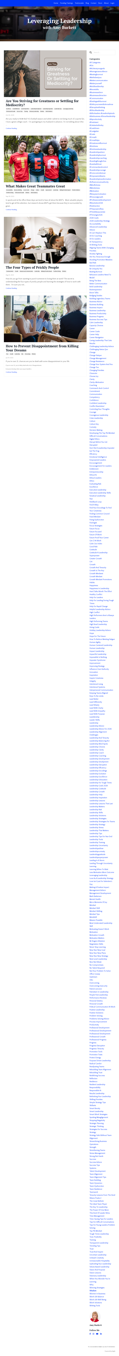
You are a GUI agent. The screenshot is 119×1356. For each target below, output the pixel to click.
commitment (95, 391)
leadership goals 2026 (99, 786)
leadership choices (97, 747)
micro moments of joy (98, 902)
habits (92, 582)
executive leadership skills (100, 493)
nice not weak (96, 962)
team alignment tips (98, 1177)
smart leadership (96, 1111)
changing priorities (97, 370)
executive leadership (98, 490)
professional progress (98, 1040)
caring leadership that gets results (101, 341)
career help (94, 334)
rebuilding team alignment (100, 1070)
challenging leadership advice (102, 346)
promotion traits (96, 1055)
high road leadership (98, 624)
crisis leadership (96, 418)
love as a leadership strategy (101, 878)
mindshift (93, 917)
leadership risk (96, 810)
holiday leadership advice (100, 630)
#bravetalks (94, 89)
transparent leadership (99, 1243)
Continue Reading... (12, 128)
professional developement (100, 1031)
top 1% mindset (96, 1231)
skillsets (93, 1105)
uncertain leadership (98, 1255)
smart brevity (95, 1108)
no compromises (96, 965)
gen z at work (95, 541)
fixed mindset (95, 517)
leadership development (99, 759)
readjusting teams (97, 1067)
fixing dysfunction (97, 520)
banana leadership (97, 266)
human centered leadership (101, 645)
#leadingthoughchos (98, 161)
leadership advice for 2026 (101, 729)
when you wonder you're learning (100, 1280)
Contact (93, 3)
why (92, 1285)
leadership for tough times (101, 783)
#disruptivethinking (97, 107)
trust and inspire (96, 1252)
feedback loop (96, 502)
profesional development (99, 1028)
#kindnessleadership (98, 149)
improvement (49, 190)
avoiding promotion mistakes (101, 260)
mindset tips (95, 914)
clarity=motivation (97, 382)
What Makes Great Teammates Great (35, 186)
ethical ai (93, 475)
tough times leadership (99, 1234)
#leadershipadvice (97, 152)
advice (92, 230)
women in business (97, 1294)
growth (42, 190)
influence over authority (99, 669)
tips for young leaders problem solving (102, 1226)
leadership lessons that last (101, 804)
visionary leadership (34, 111)
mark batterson (96, 896)
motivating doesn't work (99, 929)
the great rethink (97, 1201)
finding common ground (100, 514)
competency (95, 397)
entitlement (94, 469)
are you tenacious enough (100, 257)
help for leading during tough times (102, 601)
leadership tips (58, 108)
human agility (95, 642)
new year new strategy (99, 956)
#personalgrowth (96, 197)
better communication (98, 284)
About (106, 3)
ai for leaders (95, 239)
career (92, 328)
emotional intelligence (98, 457)
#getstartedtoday (96, 125)
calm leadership (96, 323)
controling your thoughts (100, 409)
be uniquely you (96, 269)
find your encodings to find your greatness (101, 509)
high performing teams (99, 621)
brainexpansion (96, 290)
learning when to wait (99, 869)
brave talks (94, 293)
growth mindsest (96, 574)
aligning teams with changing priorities (102, 249)
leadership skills (96, 813)
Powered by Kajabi (110, 1351)
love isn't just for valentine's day (101, 882)
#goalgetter (94, 131)
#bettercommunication (99, 80)
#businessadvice (96, 92)
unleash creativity (97, 1258)
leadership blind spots (99, 744)
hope (92, 633)
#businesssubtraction (98, 95)
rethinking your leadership (100, 1096)
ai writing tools (96, 245)
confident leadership (98, 403)
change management (98, 358)
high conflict (95, 612)
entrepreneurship (96, 472)
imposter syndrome (97, 660)
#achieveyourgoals (97, 69)
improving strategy (97, 666)
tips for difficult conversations (102, 1222)
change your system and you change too (101, 365)
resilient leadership (97, 1085)
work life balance (97, 1297)
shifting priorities (96, 1099)
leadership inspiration (48, 108)
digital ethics (94, 439)
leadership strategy (97, 825)
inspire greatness (96, 678)
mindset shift (95, 908)
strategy (93, 1132)
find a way (94, 505)
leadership (55, 190)
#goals (92, 134)
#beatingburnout (96, 74)
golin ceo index (96, 544)
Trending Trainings (66, 3)
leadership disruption (98, 765)
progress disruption (97, 1046)
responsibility (95, 1087)
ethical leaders (95, 478)
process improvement (98, 1022)
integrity (93, 681)
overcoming (27, 354)
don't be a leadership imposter (102, 448)
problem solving (9, 192)
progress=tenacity (97, 1049)
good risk (94, 547)
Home (56, 3)
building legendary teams (100, 299)
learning (93, 866)
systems (93, 1168)
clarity (92, 379)
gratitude (93, 550)
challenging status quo (99, 349)
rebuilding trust (96, 1073)
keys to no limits (96, 696)
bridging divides (96, 296)
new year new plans (98, 953)
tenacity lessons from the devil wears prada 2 (102, 1196)
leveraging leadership (68, 108)
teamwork (94, 1192)
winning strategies (97, 1288)
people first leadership (99, 995)
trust (92, 1249)
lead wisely (94, 705)
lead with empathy (97, 711)
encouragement (96, 463)
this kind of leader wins (100, 1213)
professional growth (10, 111)
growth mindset (16, 108)
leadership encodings (98, 771)
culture (37, 190)
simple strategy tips (98, 1102)
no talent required (97, 968)
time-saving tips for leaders (101, 1219)
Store (100, 3)
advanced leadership (98, 227)
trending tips (95, 1246)
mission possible (96, 920)
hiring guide (94, 627)
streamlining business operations (98, 1142)
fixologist (93, 523)
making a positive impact (65, 190)
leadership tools (96, 839)
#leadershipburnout (98, 155)
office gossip (95, 974)
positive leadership (97, 1010)
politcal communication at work (102, 1007)
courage (93, 412)
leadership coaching (98, 756)
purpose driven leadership (100, 1061)
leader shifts (95, 720)
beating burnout (96, 272)
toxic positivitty (96, 1237)
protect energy (95, 1058)
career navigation (97, 337)
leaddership (94, 717)
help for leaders (96, 597)
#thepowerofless (97, 209)
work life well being (98, 1300)
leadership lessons (97, 801)
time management (97, 1216)
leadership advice (25, 108)
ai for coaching (96, 236)
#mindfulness (95, 185)
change (32, 190)
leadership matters (97, 807)
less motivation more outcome (102, 872)
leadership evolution (98, 774)
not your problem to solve (100, 971)
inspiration (94, 675)
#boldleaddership (97, 86)
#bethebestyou (96, 77)
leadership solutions (98, 816)
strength (93, 1147)
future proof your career (99, 538)
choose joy (94, 376)
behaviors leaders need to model (100, 276)
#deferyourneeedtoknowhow (101, 104)
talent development (98, 1171)
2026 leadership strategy (100, 221)
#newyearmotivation (98, 194)
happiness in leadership (99, 588)
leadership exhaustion (98, 780)
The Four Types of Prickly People (32, 267)
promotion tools (96, 1052)
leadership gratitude (98, 789)
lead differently (96, 702)
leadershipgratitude (97, 854)
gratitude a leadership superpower (99, 554)
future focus (94, 529)
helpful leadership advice (100, 609)
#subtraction (95, 206)
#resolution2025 (96, 203)
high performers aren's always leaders (102, 616)
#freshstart (94, 122)
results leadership (97, 1093)
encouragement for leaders (101, 466)
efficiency (93, 454)
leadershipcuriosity (97, 851)
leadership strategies (98, 819)
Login (112, 3)
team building (95, 1180)
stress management (97, 1153)
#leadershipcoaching (98, 158)
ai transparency (96, 242)
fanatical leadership (98, 496)
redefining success (97, 1076)
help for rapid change (99, 606)
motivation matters (97, 938)
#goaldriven (94, 128)
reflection (93, 1079)
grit (91, 562)
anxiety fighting (96, 254)
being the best (95, 281)
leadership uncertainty (99, 845)
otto (22, 354)
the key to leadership (99, 1207)
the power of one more (99, 1210)
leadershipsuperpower (99, 857)
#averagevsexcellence (98, 72)
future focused (96, 532)
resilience (93, 1082)
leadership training (97, 842)
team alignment (96, 1174)
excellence (8, 108)
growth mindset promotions (101, 580)
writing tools (95, 1306)
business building (18, 190)
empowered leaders (98, 460)
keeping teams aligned (99, 693)
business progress (97, 317)
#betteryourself (96, 83)
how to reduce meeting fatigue (102, 639)
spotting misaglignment (99, 1117)
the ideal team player (98, 1204)
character (93, 373)
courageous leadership (99, 415)
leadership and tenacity (99, 738)
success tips (19, 111)
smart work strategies (98, 1114)
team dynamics (96, 1183)
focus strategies (96, 526)
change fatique (96, 355)
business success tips (98, 320)
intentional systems (97, 687)
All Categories (95, 63)
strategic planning (97, 1123)
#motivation (94, 191)
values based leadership (99, 1267)
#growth (93, 137)
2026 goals (94, 218)
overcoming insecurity (98, 986)
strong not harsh (96, 1156)
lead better (94, 699)
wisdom (42, 111)
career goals (26, 190)
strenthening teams (97, 1150)
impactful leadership (98, 654)
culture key (94, 424)
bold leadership (96, 287)
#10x (91, 66)
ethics (92, 481)
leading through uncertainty (101, 863)
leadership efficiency (98, 768)
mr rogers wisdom (97, 941)
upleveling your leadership (100, 1264)
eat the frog (94, 451)
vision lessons (95, 1273)
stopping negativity (97, 1120)
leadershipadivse (96, 848)
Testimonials (79, 3)
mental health (95, 899)
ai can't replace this (98, 233)
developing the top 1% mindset (102, 433)
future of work (96, 535)
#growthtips (94, 140)
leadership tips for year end (101, 836)
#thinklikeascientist (97, 212)
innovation (94, 672)
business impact (96, 308)
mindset (93, 905)
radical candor (96, 1064)
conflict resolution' (97, 406)
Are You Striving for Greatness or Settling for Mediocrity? (42, 103)
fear (7, 354)
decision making (96, 430)
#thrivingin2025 (96, 215)
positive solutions (76, 190)
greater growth (96, 559)
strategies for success (98, 1129)
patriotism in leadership (99, 992)
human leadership (97, 648)
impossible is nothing (98, 657)
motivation (94, 932)
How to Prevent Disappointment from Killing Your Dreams (42, 348)
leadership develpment (36, 108)
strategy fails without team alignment (101, 1136)
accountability (9, 190)
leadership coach (97, 753)
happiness (94, 585)
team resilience (96, 1189)
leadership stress (97, 828)
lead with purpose (97, 714)
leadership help (96, 795)
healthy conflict (96, 594)
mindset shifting (96, 911)
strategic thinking (97, 1126)
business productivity (98, 314)
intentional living (96, 684)
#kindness (94, 146)
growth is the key (97, 571)
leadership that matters (99, 831)
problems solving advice (99, 1019)
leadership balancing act (99, 741)
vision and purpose (97, 1270)
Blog (87, 3)
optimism (93, 977)
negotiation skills (96, 944)
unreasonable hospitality (100, 1261)
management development (100, 893)
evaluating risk (95, 484)
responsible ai (95, 1090)
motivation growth (97, 935)
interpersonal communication (26, 271)
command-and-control (99, 388)
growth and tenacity (98, 568)
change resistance (97, 361)
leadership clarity (97, 750)
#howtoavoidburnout (98, 143)
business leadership (98, 311)
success (93, 1159)
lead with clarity (96, 708)
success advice (96, 1162)
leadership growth (97, 792)
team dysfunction (97, 1186)
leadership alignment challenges (98, 733)
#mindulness (95, 188)
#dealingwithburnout (98, 101)
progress (93, 1043)
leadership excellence (98, 777)
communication (9, 271)
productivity (94, 1025)
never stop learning (98, 947)
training (26, 111)
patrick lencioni (96, 989)
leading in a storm (97, 860)
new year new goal (97, 950)
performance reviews (98, 998)
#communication (96, 98)
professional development (100, 1034)
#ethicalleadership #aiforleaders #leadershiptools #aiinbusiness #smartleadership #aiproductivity (102, 114)
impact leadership (97, 651)
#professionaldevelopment (100, 200)
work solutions (49, 111)
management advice (98, 890)
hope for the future (98, 636)
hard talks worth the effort (101, 591)
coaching (93, 385)
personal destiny (96, 1001)
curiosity (93, 427)
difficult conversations (98, 436)
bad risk (93, 263)
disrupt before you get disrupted (98, 443)
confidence (94, 400)
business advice (96, 302)
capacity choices (96, 326)
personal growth (96, 1004)
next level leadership (98, 959)
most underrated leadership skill (101, 924)
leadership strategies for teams (102, 822)
